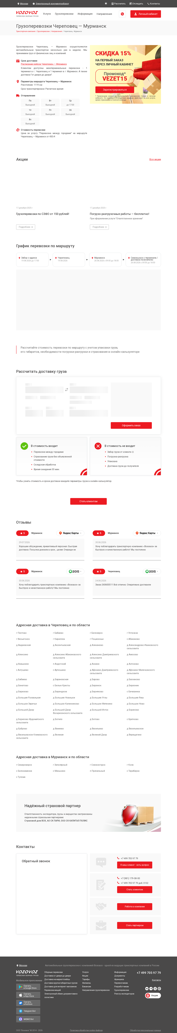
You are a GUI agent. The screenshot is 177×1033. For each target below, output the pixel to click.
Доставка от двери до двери (57, 976)
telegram (151, 989)
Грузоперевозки (64, 13)
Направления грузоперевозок (96, 990)
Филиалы (86, 983)
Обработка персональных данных (145, 1030)
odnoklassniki (155, 989)
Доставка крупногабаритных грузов (60, 983)
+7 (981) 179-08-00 (130, 878)
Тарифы (86, 979)
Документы (119, 976)
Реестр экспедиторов (124, 994)
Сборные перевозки (53, 972)
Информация (85, 13)
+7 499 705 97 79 (129, 858)
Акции (85, 976)
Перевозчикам (121, 983)
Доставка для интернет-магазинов (60, 986)
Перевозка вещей (52, 990)
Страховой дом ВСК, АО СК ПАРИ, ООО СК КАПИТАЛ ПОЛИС (56, 820)
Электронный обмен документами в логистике (60, 995)
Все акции (155, 159)
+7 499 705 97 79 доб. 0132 (134, 883)
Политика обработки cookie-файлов (86, 1030)
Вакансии (86, 986)
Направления (104, 13)
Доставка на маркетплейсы (57, 979)
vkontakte (147, 989)
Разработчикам (121, 986)
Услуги (47, 13)
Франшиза (119, 979)
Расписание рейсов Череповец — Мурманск (44, 64)
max (159, 989)
